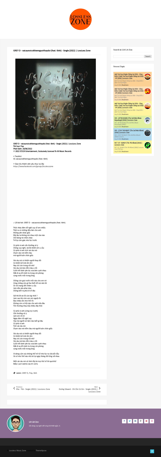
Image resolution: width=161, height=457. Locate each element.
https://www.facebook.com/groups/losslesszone (33, 167)
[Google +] (141, 421)
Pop (30, 373)
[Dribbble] (152, 421)
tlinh (35, 373)
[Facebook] (124, 421)
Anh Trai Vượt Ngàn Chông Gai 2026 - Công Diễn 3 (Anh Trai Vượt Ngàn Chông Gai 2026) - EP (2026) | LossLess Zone (129, 76)
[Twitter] (130, 421)
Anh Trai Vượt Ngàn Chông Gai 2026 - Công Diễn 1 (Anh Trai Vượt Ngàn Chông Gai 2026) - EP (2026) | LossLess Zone (129, 105)
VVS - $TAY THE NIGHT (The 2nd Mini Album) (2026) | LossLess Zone (129, 131)
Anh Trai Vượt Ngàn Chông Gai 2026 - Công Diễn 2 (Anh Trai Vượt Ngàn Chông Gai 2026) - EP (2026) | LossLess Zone (129, 91)
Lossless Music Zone (17, 451)
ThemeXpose (41, 451)
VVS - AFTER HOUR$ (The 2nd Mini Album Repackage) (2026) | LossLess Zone (128, 119)
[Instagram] (135, 421)
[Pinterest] (146, 421)
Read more (125, 85)
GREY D (25, 373)
